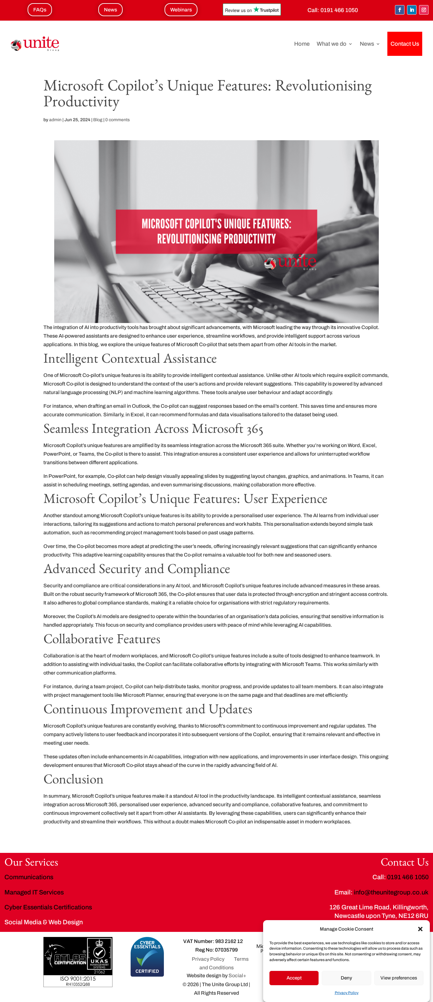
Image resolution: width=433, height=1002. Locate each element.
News (367, 44)
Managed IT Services (34, 892)
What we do (331, 44)
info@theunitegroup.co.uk (391, 892)
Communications (28, 876)
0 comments (117, 119)
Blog (97, 119)
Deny (346, 977)
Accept (294, 977)
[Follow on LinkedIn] (412, 10)
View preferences (398, 977)
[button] (420, 929)
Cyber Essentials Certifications (48, 907)
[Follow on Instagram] (424, 10)
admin (55, 119)
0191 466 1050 (339, 10)
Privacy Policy (347, 993)
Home (302, 44)
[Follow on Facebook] (399, 10)
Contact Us (405, 44)
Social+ (237, 975)
